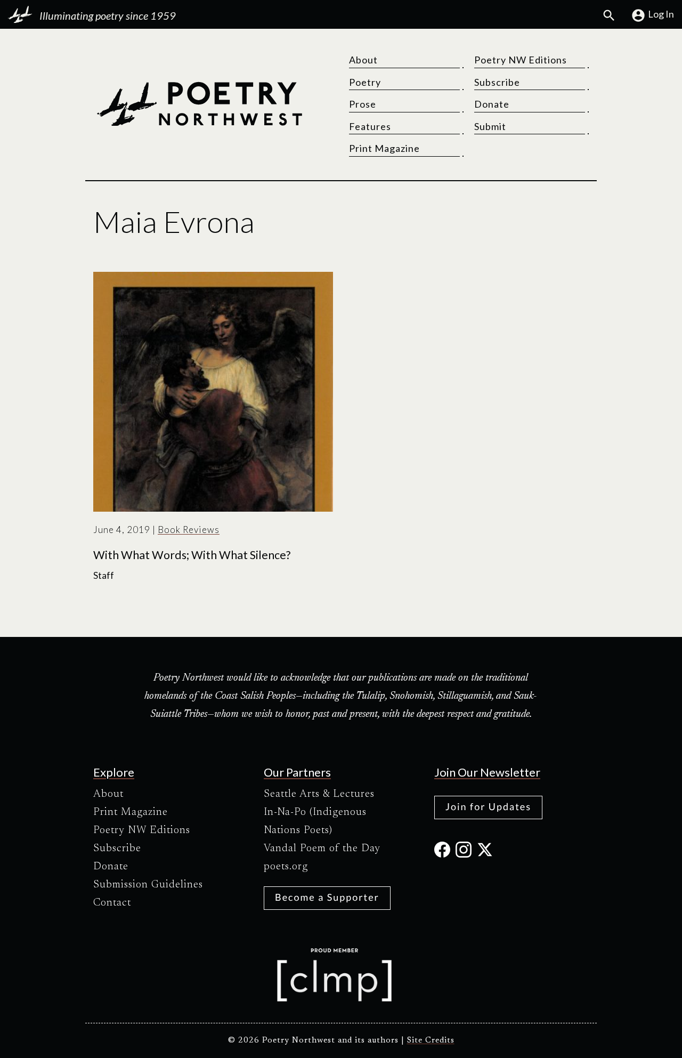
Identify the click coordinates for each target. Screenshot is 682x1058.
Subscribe (497, 82)
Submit (490, 126)
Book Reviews (189, 529)
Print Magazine (384, 148)
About (363, 60)
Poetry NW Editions (520, 60)
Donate (491, 104)
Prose (362, 104)
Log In (661, 14)
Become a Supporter (327, 897)
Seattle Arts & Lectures (319, 794)
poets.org (286, 866)
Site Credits (430, 1041)
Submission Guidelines (148, 884)
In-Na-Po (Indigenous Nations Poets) (315, 821)
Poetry (365, 82)
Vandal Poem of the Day (322, 848)
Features (370, 126)
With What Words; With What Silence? (191, 555)
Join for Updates (488, 806)
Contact (112, 903)
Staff (103, 575)
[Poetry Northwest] (199, 104)
